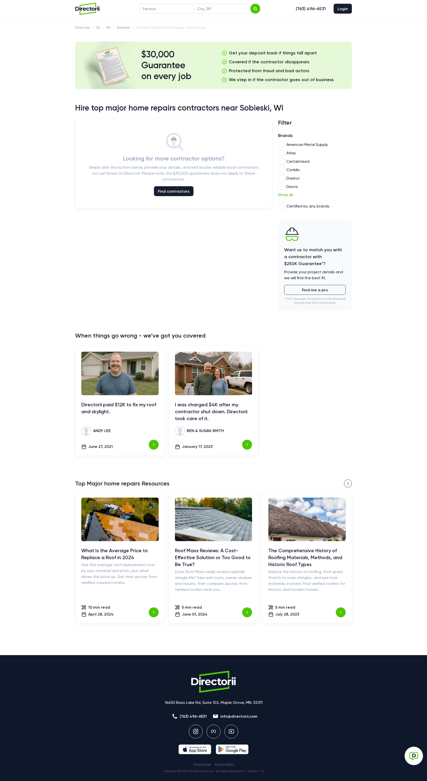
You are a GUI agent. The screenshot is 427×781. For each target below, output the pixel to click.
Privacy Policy (224, 764)
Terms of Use (202, 764)
